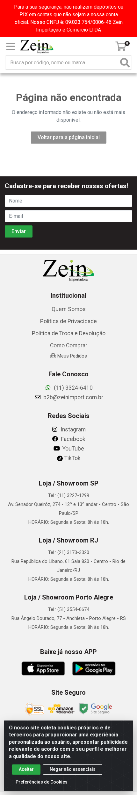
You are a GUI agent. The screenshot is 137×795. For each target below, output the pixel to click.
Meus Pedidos (71, 356)
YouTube (72, 448)
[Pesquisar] (125, 62)
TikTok (72, 458)
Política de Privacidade (68, 321)
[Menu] (10, 46)
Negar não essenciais (73, 769)
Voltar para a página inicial (69, 137)
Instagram (72, 429)
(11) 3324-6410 (73, 388)
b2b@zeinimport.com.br (72, 397)
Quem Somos (69, 309)
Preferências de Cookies (42, 781)
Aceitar (26, 769)
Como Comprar (68, 345)
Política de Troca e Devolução (68, 333)
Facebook (72, 439)
